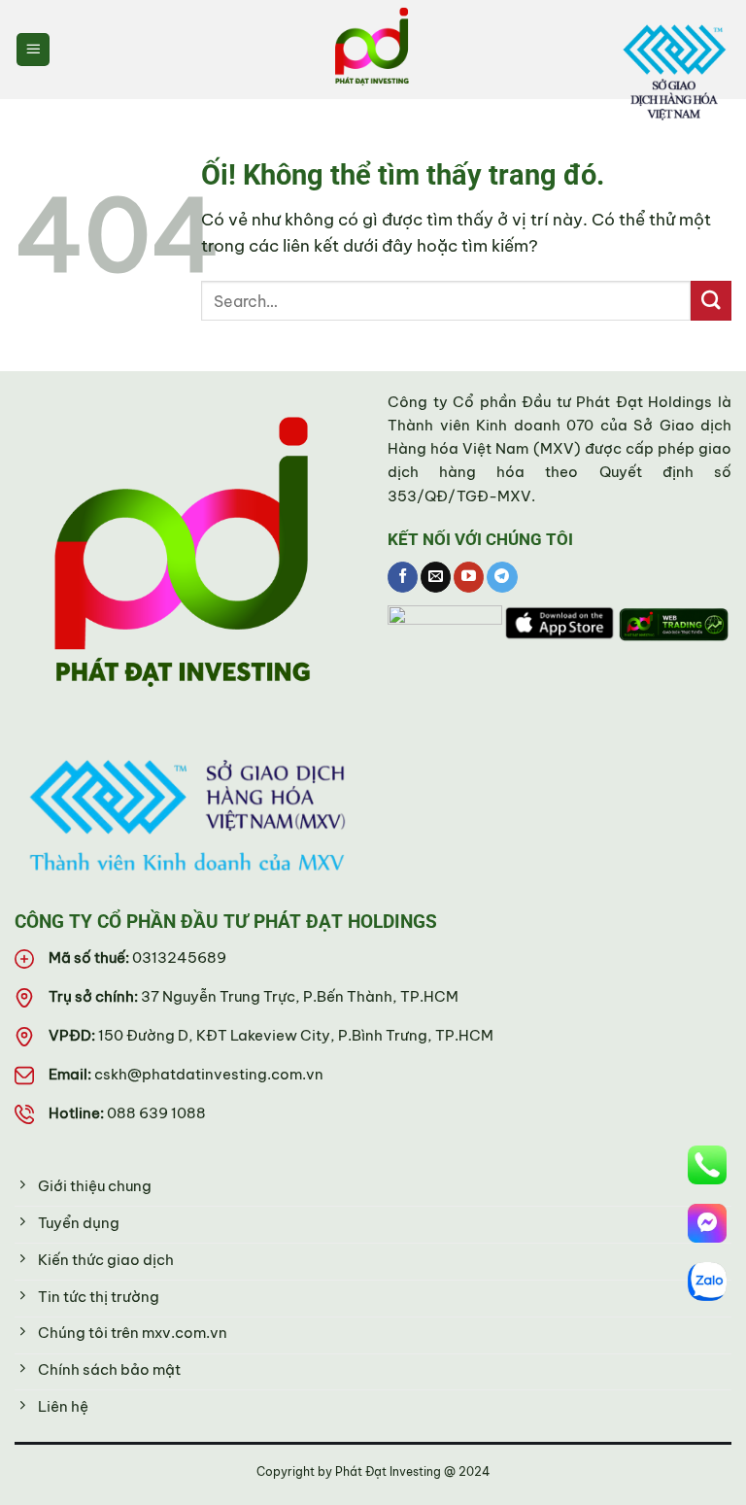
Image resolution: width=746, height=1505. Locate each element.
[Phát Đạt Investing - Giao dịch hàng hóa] (373, 49)
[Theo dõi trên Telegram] (502, 577)
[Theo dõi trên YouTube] (469, 577)
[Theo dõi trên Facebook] (403, 577)
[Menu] (34, 49)
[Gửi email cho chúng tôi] (436, 577)
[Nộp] (711, 301)
